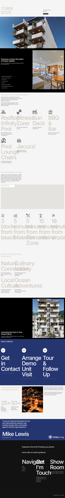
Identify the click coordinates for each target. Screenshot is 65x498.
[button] (33, 69)
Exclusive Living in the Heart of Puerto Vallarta (12, 60)
